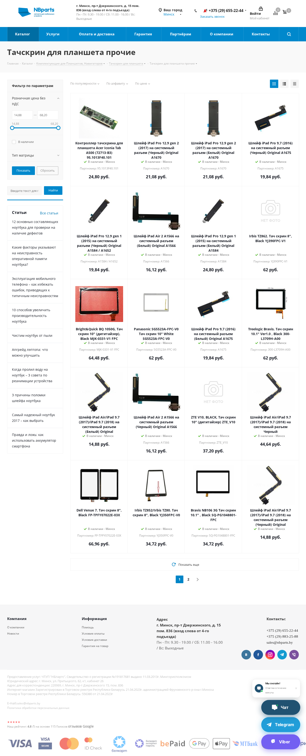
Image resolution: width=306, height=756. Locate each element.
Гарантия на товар (95, 646)
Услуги (53, 34)
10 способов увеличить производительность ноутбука (31, 316)
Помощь (88, 627)
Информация (94, 618)
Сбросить (47, 170)
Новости (13, 633)
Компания (17, 618)
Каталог (23, 34)
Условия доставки (94, 640)
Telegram (282, 654)
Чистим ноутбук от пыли (32, 335)
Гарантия (143, 34)
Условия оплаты (93, 633)
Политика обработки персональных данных (38, 708)
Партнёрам (181, 34)
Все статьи (49, 213)
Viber (294, 654)
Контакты (261, 34)
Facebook (258, 654)
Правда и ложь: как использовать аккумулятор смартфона (34, 440)
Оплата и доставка (97, 34)
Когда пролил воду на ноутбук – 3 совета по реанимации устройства (32, 375)
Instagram (270, 654)
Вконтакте (246, 654)
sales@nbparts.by (28, 703)
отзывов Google (81, 726)
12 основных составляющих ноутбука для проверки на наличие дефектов (35, 227)
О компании (222, 34)
